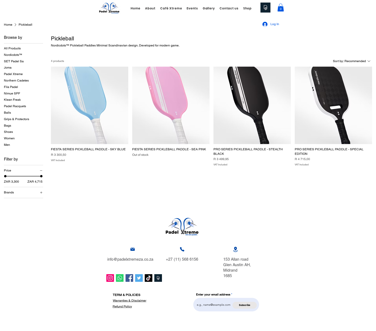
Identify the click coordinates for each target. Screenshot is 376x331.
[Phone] (182, 249)
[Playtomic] (158, 278)
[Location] (235, 249)
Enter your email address (213, 294)
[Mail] (132, 249)
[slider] (5, 176)
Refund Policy (122, 306)
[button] (280, 8)
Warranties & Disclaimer (129, 300)
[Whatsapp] (120, 278)
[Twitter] (139, 278)
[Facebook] (129, 278)
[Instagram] (110, 278)
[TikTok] (148, 278)
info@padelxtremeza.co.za (130, 259)
